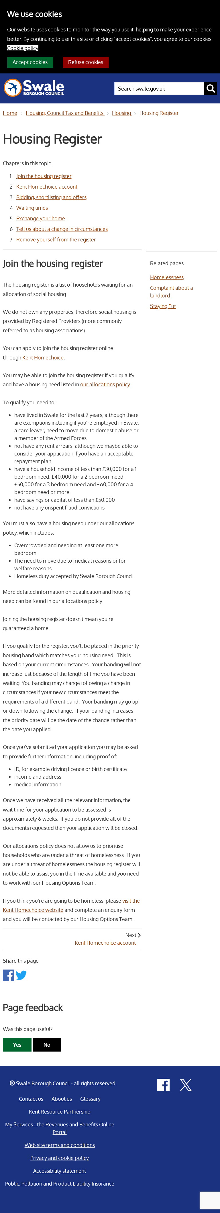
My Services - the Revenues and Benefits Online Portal (59, 1128)
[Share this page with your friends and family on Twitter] (21, 975)
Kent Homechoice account (46, 186)
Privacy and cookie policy (59, 1158)
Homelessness (167, 277)
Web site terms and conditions (60, 1145)
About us (62, 1099)
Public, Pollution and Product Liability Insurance (59, 1183)
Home (10, 113)
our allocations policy (105, 384)
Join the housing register (44, 176)
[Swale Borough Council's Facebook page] (163, 1084)
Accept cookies (30, 62)
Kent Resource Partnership (60, 1111)
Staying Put (163, 306)
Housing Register (159, 113)
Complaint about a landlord (171, 292)
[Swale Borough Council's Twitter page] (186, 1084)
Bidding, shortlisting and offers (51, 197)
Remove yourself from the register (56, 239)
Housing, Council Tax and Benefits (65, 113)
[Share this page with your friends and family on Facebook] (9, 975)
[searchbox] (159, 88)
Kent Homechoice (43, 357)
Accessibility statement (59, 1171)
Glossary (90, 1099)
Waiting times (32, 208)
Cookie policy (22, 48)
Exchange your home (40, 218)
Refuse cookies (85, 62)
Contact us (31, 1099)
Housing (122, 113)
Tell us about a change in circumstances (62, 229)
